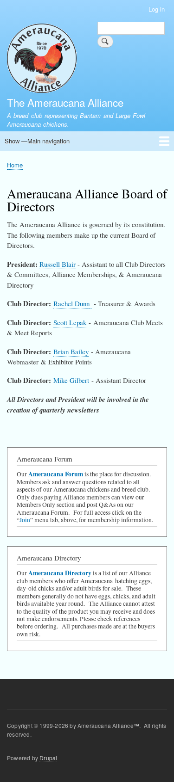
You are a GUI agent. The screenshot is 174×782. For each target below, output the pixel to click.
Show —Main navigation (37, 140)
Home (15, 164)
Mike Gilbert (71, 380)
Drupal (48, 758)
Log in (156, 9)
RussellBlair (57, 264)
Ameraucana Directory (59, 573)
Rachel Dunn (71, 303)
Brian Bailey (71, 351)
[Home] (42, 59)
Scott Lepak (69, 322)
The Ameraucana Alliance (65, 102)
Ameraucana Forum (55, 474)
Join (24, 520)
